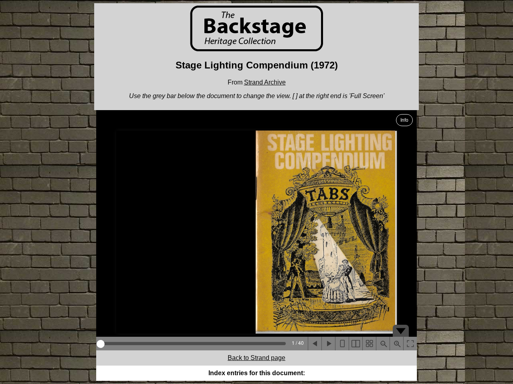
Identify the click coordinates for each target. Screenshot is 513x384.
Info (404, 120)
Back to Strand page (256, 357)
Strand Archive (265, 82)
